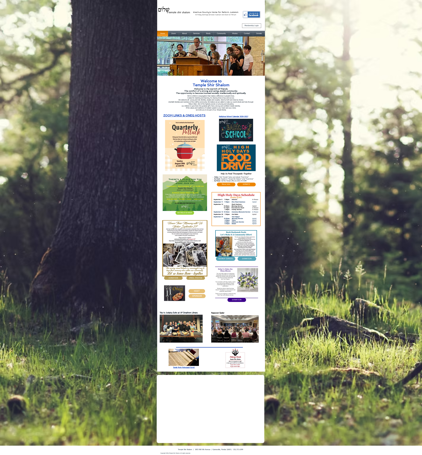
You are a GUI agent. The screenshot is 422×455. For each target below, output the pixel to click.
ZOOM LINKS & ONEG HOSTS (184, 115)
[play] (259, 38)
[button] (184, 34)
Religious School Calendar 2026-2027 (233, 117)
